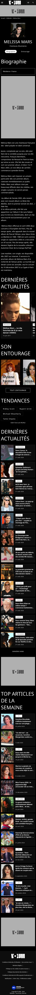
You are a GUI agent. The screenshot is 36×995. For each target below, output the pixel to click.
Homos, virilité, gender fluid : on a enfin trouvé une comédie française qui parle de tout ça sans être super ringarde (24, 824)
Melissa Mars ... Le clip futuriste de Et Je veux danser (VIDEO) (12, 330)
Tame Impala (9, 419)
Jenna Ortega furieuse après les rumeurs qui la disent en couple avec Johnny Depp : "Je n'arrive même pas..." (24, 870)
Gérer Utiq (16, 978)
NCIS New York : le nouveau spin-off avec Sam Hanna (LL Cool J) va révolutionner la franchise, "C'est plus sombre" (23, 489)
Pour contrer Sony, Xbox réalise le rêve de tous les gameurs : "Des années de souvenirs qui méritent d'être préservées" (24, 625)
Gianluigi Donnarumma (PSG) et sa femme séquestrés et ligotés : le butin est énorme (24, 836)
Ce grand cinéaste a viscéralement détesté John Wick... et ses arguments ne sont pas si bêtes (24, 806)
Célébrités (9, 18)
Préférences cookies (25, 978)
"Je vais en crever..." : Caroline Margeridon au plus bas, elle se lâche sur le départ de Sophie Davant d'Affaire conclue (24, 908)
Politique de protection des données (17, 972)
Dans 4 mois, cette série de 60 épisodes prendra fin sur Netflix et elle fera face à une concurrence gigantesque (24, 642)
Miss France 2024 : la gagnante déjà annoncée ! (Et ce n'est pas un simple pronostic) (23, 786)
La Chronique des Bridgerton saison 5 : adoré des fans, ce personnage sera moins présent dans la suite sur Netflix (24, 540)
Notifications (8, 978)
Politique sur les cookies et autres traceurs (17, 969)
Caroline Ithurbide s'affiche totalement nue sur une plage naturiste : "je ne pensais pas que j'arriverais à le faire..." (24, 724)
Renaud (17, 159)
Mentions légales (17, 965)
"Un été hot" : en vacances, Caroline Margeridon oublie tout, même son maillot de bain (24, 737)
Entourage (25, 51)
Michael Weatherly (12, 414)
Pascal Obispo (15, 234)
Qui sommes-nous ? (27, 962)
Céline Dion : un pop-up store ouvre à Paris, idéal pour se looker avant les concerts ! (24, 504)
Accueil (3, 18)
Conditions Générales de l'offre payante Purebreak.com (17, 975)
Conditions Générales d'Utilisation (11, 962)
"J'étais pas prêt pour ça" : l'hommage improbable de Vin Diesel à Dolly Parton (23, 589)
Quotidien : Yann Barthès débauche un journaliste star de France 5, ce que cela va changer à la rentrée (24, 857)
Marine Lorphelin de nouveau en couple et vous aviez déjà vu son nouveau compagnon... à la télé (24, 770)
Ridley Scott (9, 409)
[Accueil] (15, 3)
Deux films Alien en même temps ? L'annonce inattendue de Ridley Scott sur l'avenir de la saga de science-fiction (23, 608)
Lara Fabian (28, 212)
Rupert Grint (26, 409)
